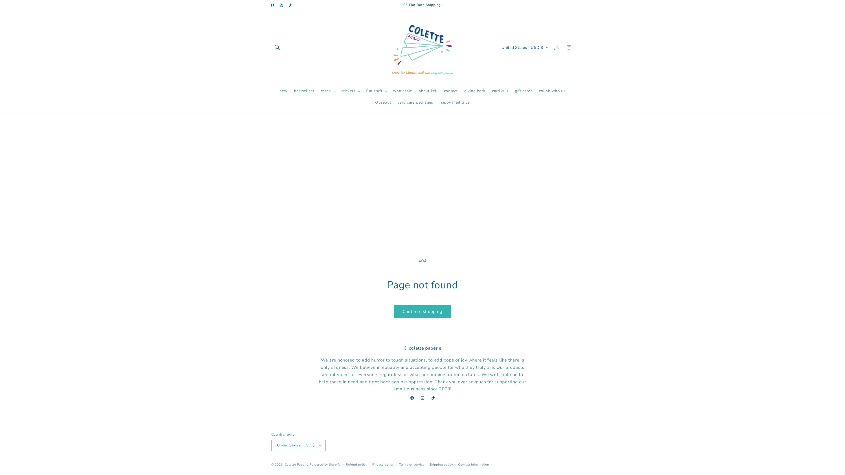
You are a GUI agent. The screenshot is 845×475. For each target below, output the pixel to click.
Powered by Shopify (325, 464)
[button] (277, 47)
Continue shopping (422, 311)
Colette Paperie (297, 464)
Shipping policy (441, 464)
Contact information (473, 464)
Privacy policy (382, 464)
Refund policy (356, 464)
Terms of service (411, 464)
